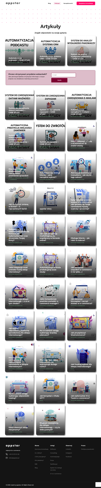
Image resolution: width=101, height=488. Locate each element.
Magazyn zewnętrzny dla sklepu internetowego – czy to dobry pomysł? (50, 426)
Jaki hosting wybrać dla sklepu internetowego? (81, 365)
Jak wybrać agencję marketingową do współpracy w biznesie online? (50, 237)
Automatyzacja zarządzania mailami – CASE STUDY (81, 112)
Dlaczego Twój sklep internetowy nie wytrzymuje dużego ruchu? (49, 363)
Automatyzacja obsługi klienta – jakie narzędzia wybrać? (50, 175)
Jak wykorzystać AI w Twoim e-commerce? (80, 397)
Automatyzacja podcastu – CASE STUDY (19, 59)
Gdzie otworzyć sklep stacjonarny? (18, 428)
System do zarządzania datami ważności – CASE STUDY (19, 110)
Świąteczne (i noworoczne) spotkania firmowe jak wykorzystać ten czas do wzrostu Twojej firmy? (19, 234)
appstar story (46, 209)
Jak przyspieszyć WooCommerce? (78, 334)
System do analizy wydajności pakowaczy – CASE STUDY (81, 56)
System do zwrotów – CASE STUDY (49, 143)
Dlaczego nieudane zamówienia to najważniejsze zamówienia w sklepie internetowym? (18, 362)
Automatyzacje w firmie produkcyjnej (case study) (50, 269)
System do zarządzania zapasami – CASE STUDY (50, 112)
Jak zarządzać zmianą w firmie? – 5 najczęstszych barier (18, 206)
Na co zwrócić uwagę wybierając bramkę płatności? (49, 332)
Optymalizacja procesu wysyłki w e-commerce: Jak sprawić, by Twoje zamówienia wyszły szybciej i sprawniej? (81, 204)
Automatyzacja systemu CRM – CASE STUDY (50, 57)
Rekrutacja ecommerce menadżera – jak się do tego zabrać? (81, 175)
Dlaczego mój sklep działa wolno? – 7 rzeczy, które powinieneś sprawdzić (18, 172)
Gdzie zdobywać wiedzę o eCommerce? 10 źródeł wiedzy (81, 143)
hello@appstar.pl (14, 458)
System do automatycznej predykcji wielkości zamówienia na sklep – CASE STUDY (19, 139)
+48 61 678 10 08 (14, 454)
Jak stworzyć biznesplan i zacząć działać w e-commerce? (81, 301)
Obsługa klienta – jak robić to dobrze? (80, 239)
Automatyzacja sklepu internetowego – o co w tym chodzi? (19, 301)
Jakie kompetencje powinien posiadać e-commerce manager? (49, 301)
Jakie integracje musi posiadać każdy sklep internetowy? (18, 269)
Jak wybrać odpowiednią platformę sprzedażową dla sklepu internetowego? (19, 331)
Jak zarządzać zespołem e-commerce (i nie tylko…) (81, 269)
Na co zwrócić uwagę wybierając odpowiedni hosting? (19, 396)
